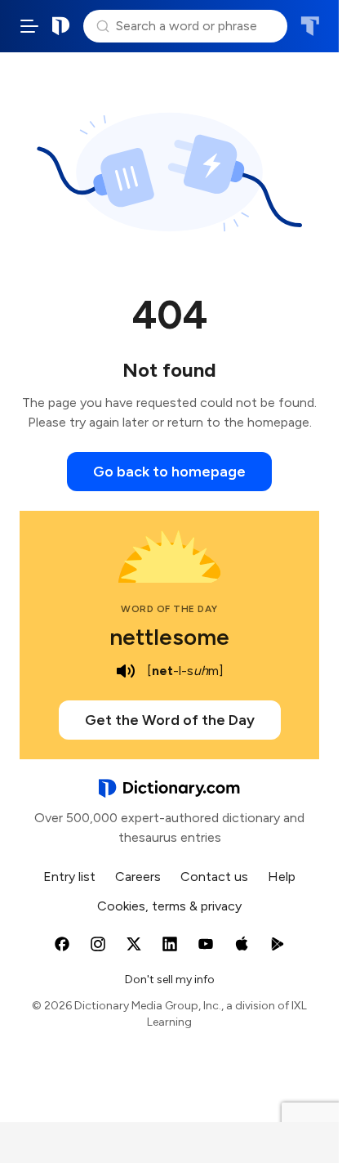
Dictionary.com (61, 26)
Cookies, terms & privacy (169, 906)
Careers (138, 876)
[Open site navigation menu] (29, 26)
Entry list (69, 876)
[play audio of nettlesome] (126, 671)
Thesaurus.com (309, 26)
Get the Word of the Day (170, 720)
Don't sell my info (170, 979)
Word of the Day (169, 609)
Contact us (214, 876)
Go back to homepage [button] (169, 472)
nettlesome (169, 637)
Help (281, 876)
